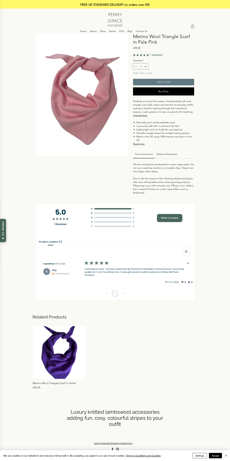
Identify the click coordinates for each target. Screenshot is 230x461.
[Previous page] (107, 293)
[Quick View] (59, 352)
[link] (144, 154)
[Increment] (146, 66)
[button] (192, 26)
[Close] (226, 455)
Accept (215, 455)
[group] (115, 358)
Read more (139, 143)
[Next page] (123, 293)
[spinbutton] (141, 66)
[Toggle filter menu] (186, 251)
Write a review (169, 218)
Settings (199, 455)
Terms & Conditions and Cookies (143, 455)
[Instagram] (117, 449)
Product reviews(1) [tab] (50, 241)
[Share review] (188, 263)
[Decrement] (136, 66)
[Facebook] (112, 449)
